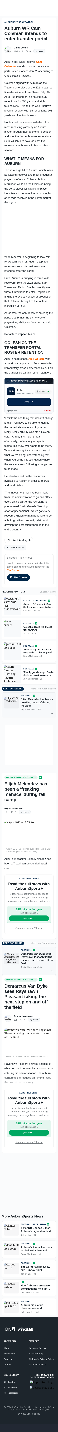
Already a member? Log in (29, 928)
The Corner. (13, 570)
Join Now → (29, 918)
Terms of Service (37, 1364)
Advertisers (10, 1353)
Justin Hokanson (23, 1016)
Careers (8, 1359)
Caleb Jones (21, 47)
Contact (7, 1364)
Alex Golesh (36, 358)
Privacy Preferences (29, 1413)
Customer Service (37, 1348)
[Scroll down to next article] (52, 713)
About (7, 1348)
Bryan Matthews (13, 808)
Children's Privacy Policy (41, 1359)
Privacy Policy (36, 1353)
